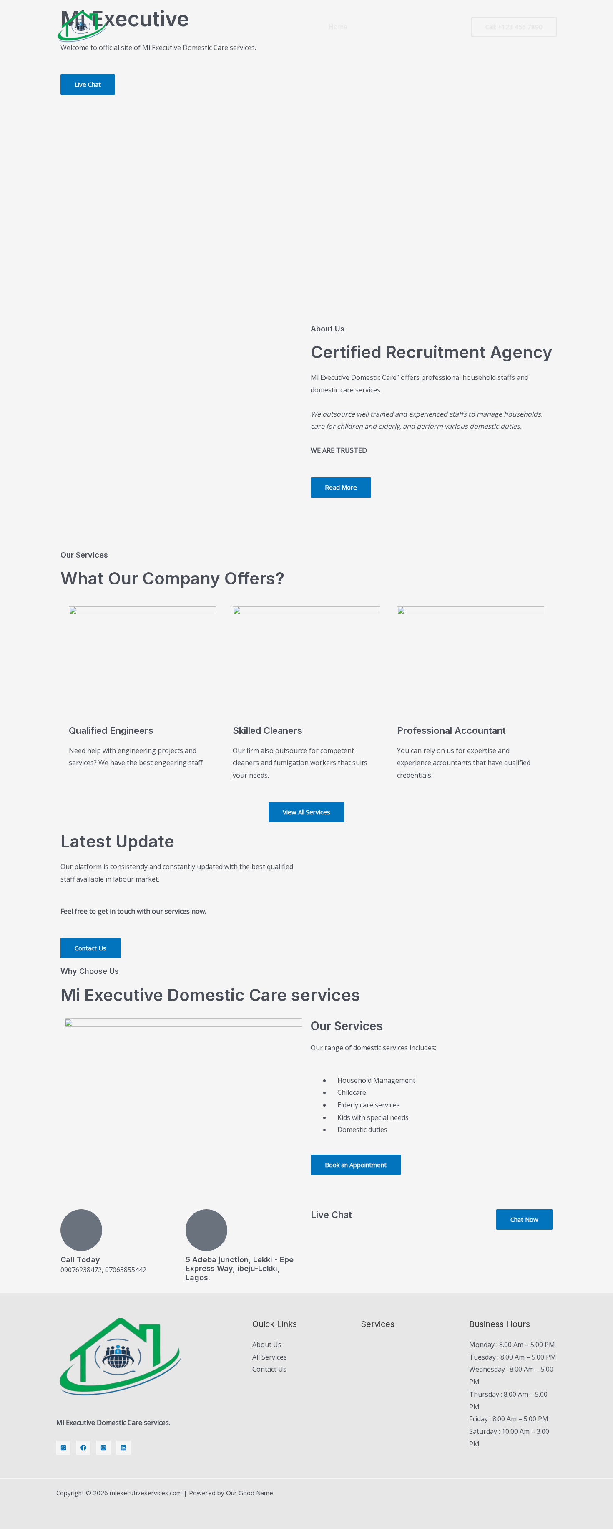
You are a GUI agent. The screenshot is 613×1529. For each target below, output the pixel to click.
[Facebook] (83, 1448)
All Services (269, 1357)
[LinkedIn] (123, 1448)
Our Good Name (249, 1493)
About (370, 26)
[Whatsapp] (63, 1448)
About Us (266, 1344)
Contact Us (269, 1369)
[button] (514, 27)
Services (406, 26)
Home (338, 26)
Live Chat (331, 1214)
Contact (444, 26)
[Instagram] (103, 1448)
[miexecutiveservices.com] (81, 26)
